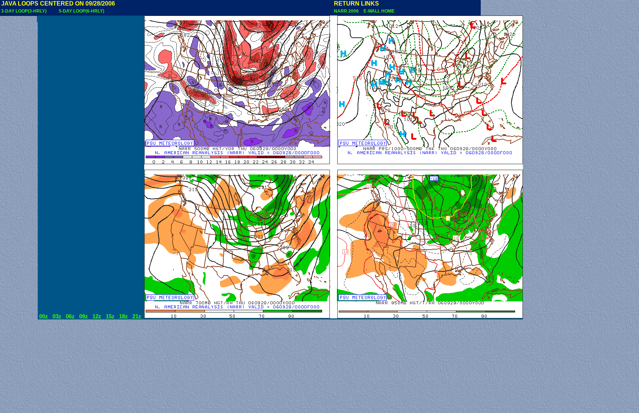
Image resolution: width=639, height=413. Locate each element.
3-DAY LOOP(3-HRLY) (24, 11)
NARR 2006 (347, 11)
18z (123, 316)
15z (110, 316)
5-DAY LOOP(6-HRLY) (81, 11)
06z (70, 316)
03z (57, 316)
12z (97, 316)
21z (137, 316)
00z (44, 316)
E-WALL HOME (378, 11)
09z (83, 316)
